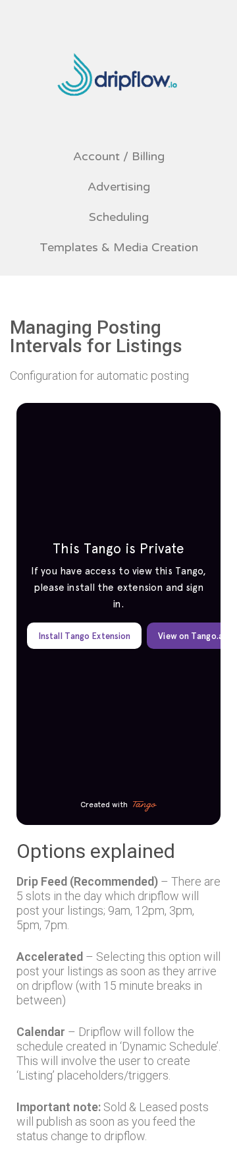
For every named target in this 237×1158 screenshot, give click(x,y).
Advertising (119, 186)
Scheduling (119, 217)
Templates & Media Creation (119, 247)
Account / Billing (119, 156)
